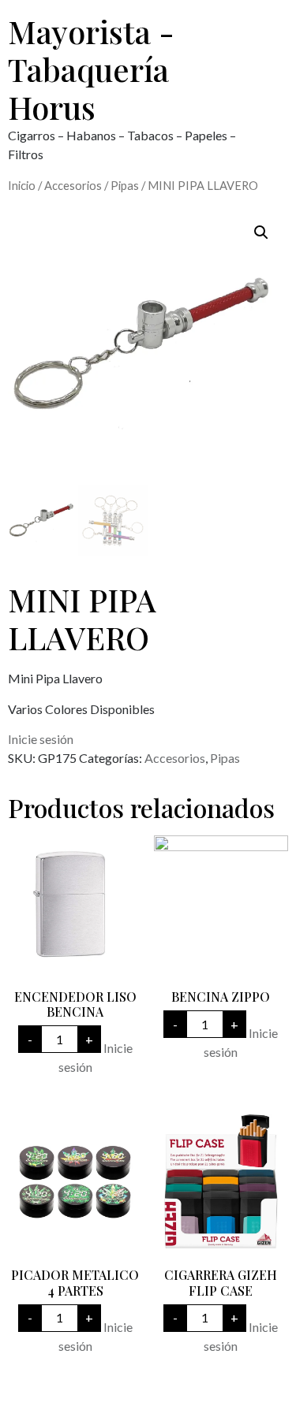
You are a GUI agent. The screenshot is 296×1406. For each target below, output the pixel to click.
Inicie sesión (40, 738)
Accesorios (73, 185)
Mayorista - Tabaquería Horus (91, 69)
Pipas (125, 185)
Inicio (22, 185)
